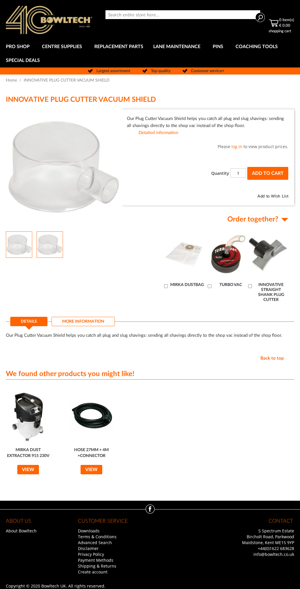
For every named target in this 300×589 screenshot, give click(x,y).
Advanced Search (95, 542)
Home (11, 80)
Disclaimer (88, 548)
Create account (93, 572)
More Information (83, 321)
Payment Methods (95, 560)
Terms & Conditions (97, 536)
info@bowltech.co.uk (273, 554)
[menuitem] (18, 47)
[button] (49, 244)
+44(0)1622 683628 (276, 548)
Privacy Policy (91, 554)
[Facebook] (150, 512)
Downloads (89, 531)
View (28, 469)
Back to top (272, 358)
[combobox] (182, 14)
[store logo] (49, 20)
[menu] (150, 53)
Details (29, 321)
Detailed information (158, 133)
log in (236, 146)
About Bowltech (21, 531)
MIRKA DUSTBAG (187, 285)
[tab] (28, 323)
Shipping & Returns (97, 566)
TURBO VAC (230, 285)
